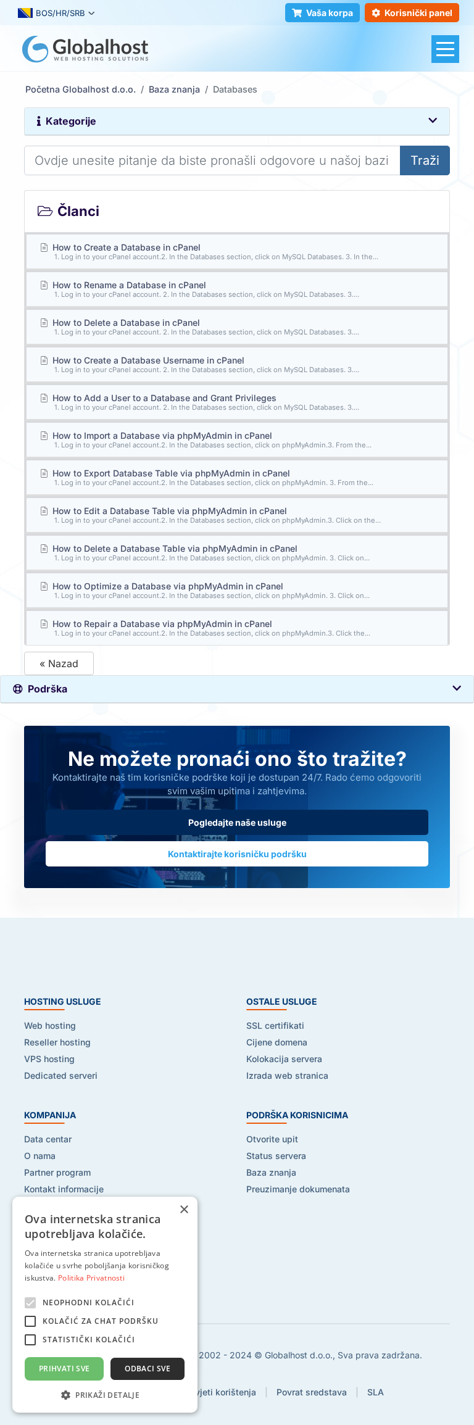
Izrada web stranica (287, 1075)
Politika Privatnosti (91, 1278)
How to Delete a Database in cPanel (205, 326)
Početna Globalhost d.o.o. (80, 89)
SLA (375, 1392)
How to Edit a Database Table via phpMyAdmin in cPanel (215, 515)
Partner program (57, 1172)
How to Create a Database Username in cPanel (205, 364)
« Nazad (59, 663)
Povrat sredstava (311, 1392)
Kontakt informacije (64, 1189)
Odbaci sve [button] (147, 1368)
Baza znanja (174, 89)
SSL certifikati (275, 1025)
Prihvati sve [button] (64, 1368)
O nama (40, 1155)
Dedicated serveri (61, 1075)
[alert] (105, 1305)
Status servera (276, 1155)
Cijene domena (276, 1042)
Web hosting (50, 1025)
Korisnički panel (418, 12)
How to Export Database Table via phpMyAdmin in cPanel (212, 477)
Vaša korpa (329, 12)
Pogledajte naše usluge (237, 822)
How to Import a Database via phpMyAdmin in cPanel (211, 439)
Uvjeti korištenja (222, 1392)
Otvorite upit (272, 1139)
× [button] (183, 1210)
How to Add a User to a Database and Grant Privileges (205, 402)
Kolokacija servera (284, 1058)
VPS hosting (49, 1058)
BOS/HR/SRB (60, 13)
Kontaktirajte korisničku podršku (237, 854)
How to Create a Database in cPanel (214, 251)
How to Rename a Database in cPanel (205, 289)
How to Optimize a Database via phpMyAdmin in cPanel (210, 590)
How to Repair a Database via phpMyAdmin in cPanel (210, 628)
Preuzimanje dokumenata (298, 1189)
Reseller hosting (57, 1042)
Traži (424, 160)
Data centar (48, 1139)
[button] (105, 1394)
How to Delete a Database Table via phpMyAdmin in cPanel (210, 552)
